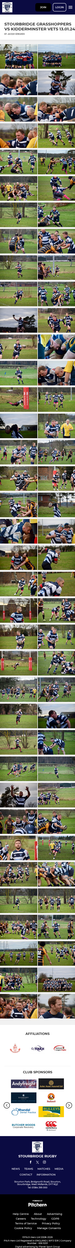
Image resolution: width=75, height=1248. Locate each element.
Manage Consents (49, 1228)
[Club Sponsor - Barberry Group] (24, 1098)
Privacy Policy (51, 1223)
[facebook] (30, 1162)
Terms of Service (26, 1223)
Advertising (54, 1214)
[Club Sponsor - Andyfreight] (24, 1084)
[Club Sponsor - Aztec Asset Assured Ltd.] (51, 1084)
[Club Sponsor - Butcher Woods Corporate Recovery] (24, 1126)
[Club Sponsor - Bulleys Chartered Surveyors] (51, 1112)
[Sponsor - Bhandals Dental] (24, 1112)
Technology (38, 1218)
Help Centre (21, 1214)
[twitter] (37, 1163)
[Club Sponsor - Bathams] (51, 1098)
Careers (21, 1218)
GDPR (55, 1218)
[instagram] (44, 1162)
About (38, 1214)
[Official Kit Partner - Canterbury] (51, 1126)
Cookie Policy (23, 1228)
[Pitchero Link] (37, 1205)
